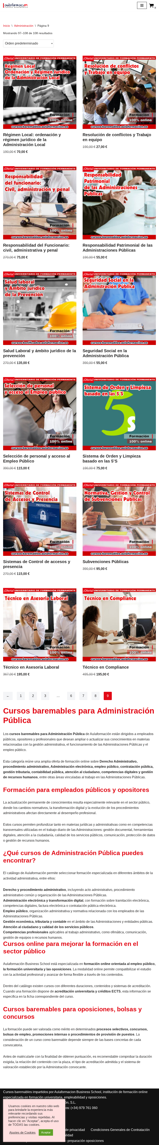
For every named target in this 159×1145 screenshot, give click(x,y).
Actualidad (65, 1135)
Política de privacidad (69, 1130)
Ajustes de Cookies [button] (22, 1132)
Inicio (6, 25)
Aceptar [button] (46, 1132)
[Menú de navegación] (142, 5)
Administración (23, 25)
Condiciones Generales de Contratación (120, 1130)
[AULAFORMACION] (15, 5)
